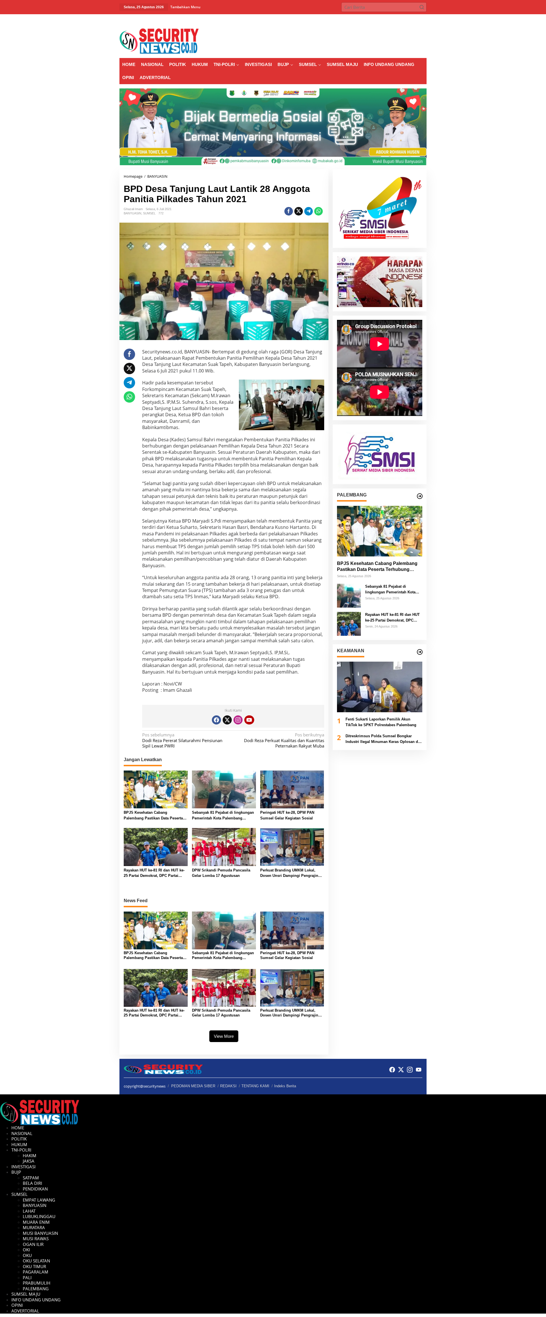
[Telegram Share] (308, 211)
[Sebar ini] (288, 211)
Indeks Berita (285, 1086)
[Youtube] (249, 719)
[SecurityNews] (158, 41)
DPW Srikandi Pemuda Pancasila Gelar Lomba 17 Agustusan (221, 873)
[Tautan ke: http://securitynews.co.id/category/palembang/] (419, 496)
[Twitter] (227, 719)
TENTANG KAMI (255, 1086)
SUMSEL (149, 213)
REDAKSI (228, 1086)
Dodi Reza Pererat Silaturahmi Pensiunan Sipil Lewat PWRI (182, 740)
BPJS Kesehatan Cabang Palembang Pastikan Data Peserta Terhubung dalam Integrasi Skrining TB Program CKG (155, 815)
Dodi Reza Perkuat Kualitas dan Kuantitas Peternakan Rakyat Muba (284, 740)
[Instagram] (238, 719)
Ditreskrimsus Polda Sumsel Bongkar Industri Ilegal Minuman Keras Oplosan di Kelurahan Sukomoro (382, 739)
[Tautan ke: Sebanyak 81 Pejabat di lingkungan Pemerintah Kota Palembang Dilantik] (349, 595)
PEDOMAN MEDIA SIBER (193, 1086)
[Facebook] (216, 719)
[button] (422, 7)
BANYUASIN (132, 213)
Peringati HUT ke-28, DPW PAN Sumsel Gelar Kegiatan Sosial (287, 815)
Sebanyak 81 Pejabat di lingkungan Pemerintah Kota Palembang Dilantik (223, 815)
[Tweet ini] (298, 211)
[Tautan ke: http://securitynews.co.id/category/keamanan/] (419, 652)
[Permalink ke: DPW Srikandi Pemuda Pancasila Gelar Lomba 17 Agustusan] (224, 846)
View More (224, 1036)
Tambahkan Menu (185, 7)
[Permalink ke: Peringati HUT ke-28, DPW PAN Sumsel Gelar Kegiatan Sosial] (292, 789)
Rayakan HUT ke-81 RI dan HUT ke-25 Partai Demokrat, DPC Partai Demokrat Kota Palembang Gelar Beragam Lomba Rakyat (154, 873)
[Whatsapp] (318, 211)
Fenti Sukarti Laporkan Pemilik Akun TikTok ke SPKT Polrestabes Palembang (381, 722)
